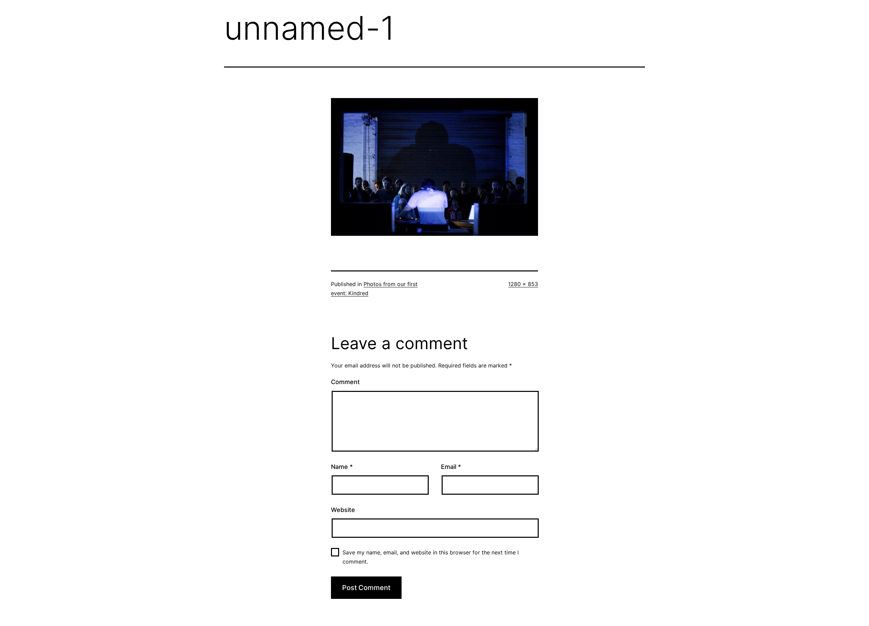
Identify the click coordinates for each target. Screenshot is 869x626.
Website (343, 509)
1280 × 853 (523, 284)
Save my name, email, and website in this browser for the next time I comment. (431, 557)
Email (451, 466)
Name (342, 466)
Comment (345, 381)
